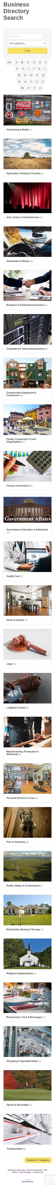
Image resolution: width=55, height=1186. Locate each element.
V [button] (43, 81)
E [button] (40, 62)
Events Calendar (34, 1170)
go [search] (28, 50)
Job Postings (25, 1172)
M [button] (19, 75)
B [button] (22, 62)
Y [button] (34, 88)
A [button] (16, 62)
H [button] (23, 69)
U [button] (37, 81)
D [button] (34, 62)
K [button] (39, 69)
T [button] (31, 81)
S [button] (25, 81)
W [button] (22, 88)
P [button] (37, 75)
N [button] (25, 75)
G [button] (17, 69)
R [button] (19, 81)
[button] (38, 1160)
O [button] (31, 75)
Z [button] (40, 88)
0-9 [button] (9, 62)
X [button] (28, 88)
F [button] (46, 62)
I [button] (28, 69)
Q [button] (43, 75)
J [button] (33, 69)
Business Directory (16, 1170)
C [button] (28, 62)
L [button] (45, 69)
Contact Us (38, 1172)
